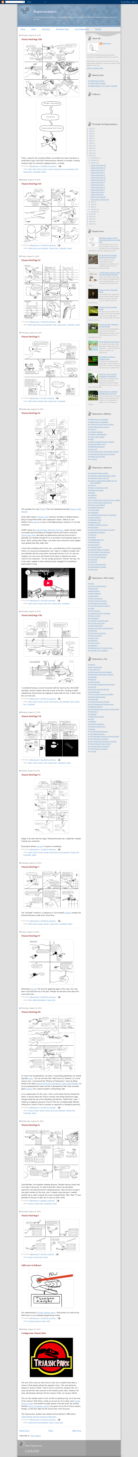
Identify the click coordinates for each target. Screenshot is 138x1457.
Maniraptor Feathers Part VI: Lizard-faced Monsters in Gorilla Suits (109, 240)
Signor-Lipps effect (28, 535)
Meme (44, 1321)
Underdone (93, 645)
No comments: (52, 166)
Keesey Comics (95, 616)
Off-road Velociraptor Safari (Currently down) (104, 709)
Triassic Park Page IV (30, 936)
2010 (91, 224)
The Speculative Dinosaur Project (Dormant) (104, 736)
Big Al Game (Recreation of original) (101, 674)
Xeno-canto (94, 569)
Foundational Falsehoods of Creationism (103, 515)
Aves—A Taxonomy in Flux (99, 488)
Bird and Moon (95, 591)
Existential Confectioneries (98, 603)
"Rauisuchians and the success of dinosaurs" (39, 1417)
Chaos (42, 509)
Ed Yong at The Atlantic (97, 505)
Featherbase (94, 512)
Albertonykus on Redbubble (99, 422)
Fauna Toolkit (94, 510)
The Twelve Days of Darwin (99, 739)
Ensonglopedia (95, 692)
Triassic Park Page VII (31, 716)
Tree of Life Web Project (98, 564)
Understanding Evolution (98, 567)
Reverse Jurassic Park (97, 726)
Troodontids (37, 172)
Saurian (29, 1089)
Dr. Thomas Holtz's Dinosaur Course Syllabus (105, 500)
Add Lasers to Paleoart (31, 1265)
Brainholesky (94, 596)
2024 (91, 133)
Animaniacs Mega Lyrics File (99, 478)
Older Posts (76, 1431)
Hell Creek (93, 449)
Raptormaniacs (45, 12)
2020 (91, 143)
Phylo (92, 719)
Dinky (30, 169)
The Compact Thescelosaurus (100, 552)
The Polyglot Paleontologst (98, 554)
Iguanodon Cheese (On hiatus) (100, 613)
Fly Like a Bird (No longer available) (101, 694)
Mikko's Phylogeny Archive (99, 525)
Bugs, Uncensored (96, 598)
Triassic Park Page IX (30, 413)
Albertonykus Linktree (97, 81)
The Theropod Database (98, 557)
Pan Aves (93, 535)
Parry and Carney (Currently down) (101, 628)
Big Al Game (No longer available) (101, 672)
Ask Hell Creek (95, 669)
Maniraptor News (62, 29)
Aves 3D (93, 485)
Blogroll (98, 29)
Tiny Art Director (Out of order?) (100, 744)
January (94, 212)
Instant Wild (94, 699)
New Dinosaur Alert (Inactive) (99, 427)
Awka (92, 583)
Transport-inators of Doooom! (100, 746)
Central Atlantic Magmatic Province (49, 530)
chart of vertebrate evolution (39, 1406)
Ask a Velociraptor (96, 667)
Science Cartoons (96, 635)
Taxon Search (94, 545)
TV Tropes (93, 459)
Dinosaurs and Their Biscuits (99, 689)
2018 (91, 148)
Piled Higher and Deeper (98, 633)
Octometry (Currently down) (99, 621)
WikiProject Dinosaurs (97, 446)
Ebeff (34, 169)
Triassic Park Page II (30, 1125)
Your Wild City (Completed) (99, 650)
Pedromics (93, 630)
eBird (92, 439)
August (93, 163)
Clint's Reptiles (95, 682)
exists (34, 522)
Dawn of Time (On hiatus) (98, 601)
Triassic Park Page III (30, 1012)
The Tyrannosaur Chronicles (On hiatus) (103, 741)
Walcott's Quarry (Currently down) (101, 648)
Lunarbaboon (94, 618)
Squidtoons (93, 640)
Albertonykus (106, 43)
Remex (45, 169)
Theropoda (93, 559)
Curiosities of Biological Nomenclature (102, 684)
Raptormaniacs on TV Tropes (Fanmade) (103, 86)
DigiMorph (93, 495)
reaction (68, 913)
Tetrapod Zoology (96, 547)
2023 (91, 136)
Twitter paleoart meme (46, 1313)
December (94, 158)
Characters (46, 29)
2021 (91, 141)
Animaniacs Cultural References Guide (102, 476)
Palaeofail (93, 714)
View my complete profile (95, 68)
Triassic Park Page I (30, 1215)
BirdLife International (96, 490)
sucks (30, 1078)
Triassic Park (27, 172)
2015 (91, 155)
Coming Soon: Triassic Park (33, 1333)
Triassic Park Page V (30, 867)
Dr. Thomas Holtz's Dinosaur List (101, 502)
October (94, 160)
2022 (91, 138)
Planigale (93, 721)
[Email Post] (59, 166)
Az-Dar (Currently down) (98, 586)
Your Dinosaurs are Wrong (99, 749)
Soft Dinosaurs (95, 542)
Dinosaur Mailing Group (98, 444)
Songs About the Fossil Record (109, 342)
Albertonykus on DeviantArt (99, 419)
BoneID (92, 492)
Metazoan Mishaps (96, 707)
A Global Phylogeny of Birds (99, 473)
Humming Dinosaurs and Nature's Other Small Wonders (57, 1084)
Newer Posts (24, 1431)
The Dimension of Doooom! (99, 731)
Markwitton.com (95, 522)
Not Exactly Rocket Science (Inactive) (102, 530)
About (33, 29)
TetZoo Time (43, 517)
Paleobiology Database (97, 532)
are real (40, 846)
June (93, 204)
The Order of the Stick (97, 623)
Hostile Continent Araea (97, 697)
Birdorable (93, 677)
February (94, 209)
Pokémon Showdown (97, 724)
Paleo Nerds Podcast (97, 716)
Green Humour (95, 611)
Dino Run (93, 687)
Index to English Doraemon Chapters (102, 442)
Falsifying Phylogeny (97, 507)
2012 (91, 219)
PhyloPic (93, 537)
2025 (91, 131)
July (92, 202)
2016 (91, 153)
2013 (91, 216)
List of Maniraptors (82, 29)
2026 (91, 128)
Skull (76, 169)
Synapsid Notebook (96, 432)
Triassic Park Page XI (30, 260)
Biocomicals (94, 588)
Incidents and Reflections (98, 434)
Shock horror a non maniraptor (64, 169)
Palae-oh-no (94, 711)
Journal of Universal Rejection (100, 702)
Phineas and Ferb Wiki (97, 456)
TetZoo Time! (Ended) (97, 437)
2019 (91, 146)
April (92, 207)
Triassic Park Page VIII (31, 615)
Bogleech (93, 679)
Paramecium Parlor (96, 626)
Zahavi (43, 172)
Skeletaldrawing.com (97, 540)
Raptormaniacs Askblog (98, 83)
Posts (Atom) (35, 1436)
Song (49, 603)
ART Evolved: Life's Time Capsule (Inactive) (104, 451)
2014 (91, 214)
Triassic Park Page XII (31, 184)
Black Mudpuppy (95, 593)
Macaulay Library (95, 520)
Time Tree (93, 562)
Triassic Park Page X (30, 336)
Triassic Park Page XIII (31, 39)
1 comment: (50, 398)
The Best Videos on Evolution (99, 549)
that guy (33, 989)
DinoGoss (93, 497)
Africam (92, 664)
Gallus (92, 608)
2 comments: (51, 600)
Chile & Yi (93, 429)
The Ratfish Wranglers (97, 734)
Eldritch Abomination (39, 1000)
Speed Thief (94, 638)
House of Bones (95, 517)
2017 (91, 150)
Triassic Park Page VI (30, 774)
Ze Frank (93, 751)
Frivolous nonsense (34, 1321)
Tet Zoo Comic (95, 643)
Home (23, 29)
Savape (50, 169)
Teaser (51, 1422)
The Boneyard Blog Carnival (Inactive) (102, 454)
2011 (91, 221)
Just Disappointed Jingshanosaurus (102, 704)
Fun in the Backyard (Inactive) (100, 606)
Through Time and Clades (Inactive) (102, 424)
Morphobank (94, 527)
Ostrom (39, 169)
